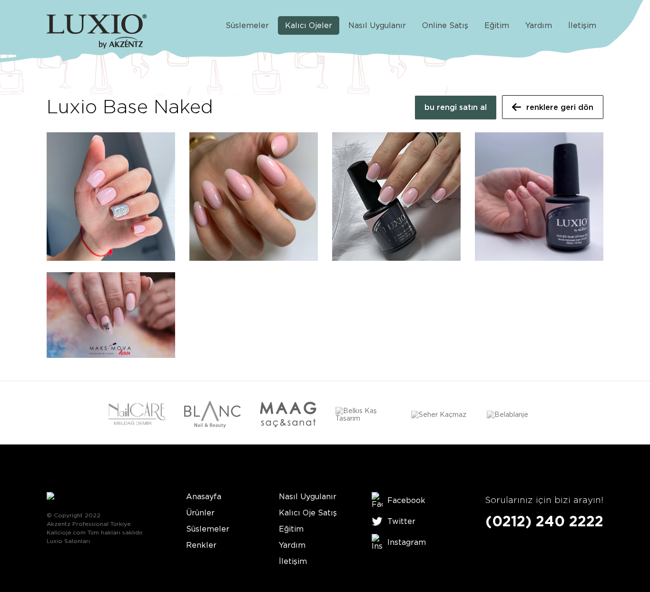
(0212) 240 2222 (544, 521)
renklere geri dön (559, 107)
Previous (53, 415)
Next (597, 415)
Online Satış (445, 25)
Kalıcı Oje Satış (308, 512)
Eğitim (496, 25)
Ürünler (200, 512)
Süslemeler (247, 25)
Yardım (538, 25)
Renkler (201, 545)
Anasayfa (203, 496)
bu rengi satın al (455, 107)
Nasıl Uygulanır (377, 25)
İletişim (582, 25)
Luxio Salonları (68, 540)
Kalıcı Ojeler (308, 25)
